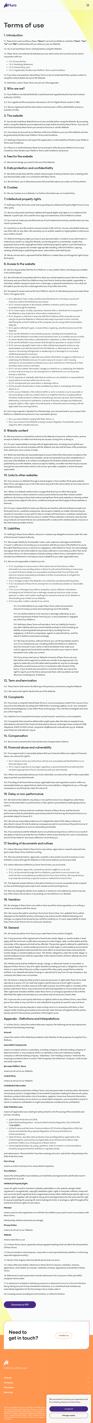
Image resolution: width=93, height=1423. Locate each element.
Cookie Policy (74, 1402)
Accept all (69, 1409)
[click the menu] (87, 5)
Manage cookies (68, 1415)
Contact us (64, 1335)
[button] (46, 1377)
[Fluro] (10, 5)
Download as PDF (20, 1304)
